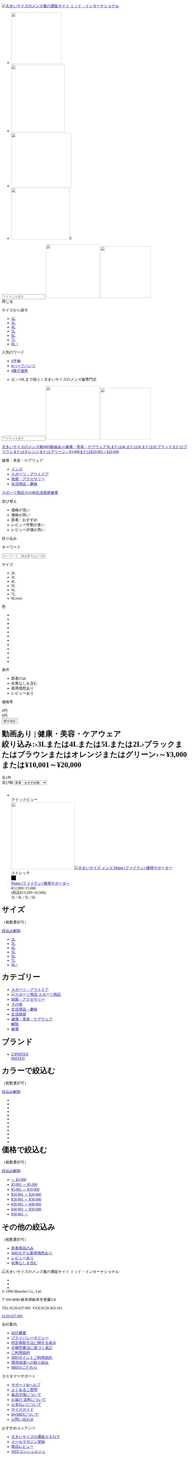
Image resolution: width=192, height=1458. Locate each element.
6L (13, 335)
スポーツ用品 (13, 493)
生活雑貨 (43, 493)
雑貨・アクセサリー (28, 999)
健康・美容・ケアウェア (86, 447)
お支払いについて (26, 1405)
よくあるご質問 (24, 1390)
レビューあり (22, 1258)
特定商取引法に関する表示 (33, 1343)
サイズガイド (22, 1409)
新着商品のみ (22, 1248)
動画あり (57, 447)
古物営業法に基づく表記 (31, 1348)
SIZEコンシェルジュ (28, 1452)
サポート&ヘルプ (25, 1385)
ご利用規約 (20, 1353)
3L (13, 323)
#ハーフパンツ (23, 366)
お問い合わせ (22, 1419)
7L (13, 340)
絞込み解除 (11, 931)
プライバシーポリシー (30, 1338)
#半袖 (16, 361)
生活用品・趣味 (24, 1009)
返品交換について (26, 1395)
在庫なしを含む (24, 1263)
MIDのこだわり (24, 1367)
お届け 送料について (28, 1400)
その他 (30, 493)
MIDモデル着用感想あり (31, 1253)
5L (13, 331)
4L (13, 327)
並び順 (7, 782)
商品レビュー (22, 1447)
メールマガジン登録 (28, 1442)
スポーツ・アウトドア (30, 990)
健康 (54, 493)
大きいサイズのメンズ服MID (26, 447)
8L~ (14, 965)
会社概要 (18, 1333)
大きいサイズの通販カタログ (35, 1437)
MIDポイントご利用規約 (31, 1358)
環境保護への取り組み (30, 1363)
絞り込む (10, 721)
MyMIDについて (25, 1414)
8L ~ (14, 344)
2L (13, 319)
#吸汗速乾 (19, 371)
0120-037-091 (12, 1316)
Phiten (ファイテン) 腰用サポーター (40, 883)
